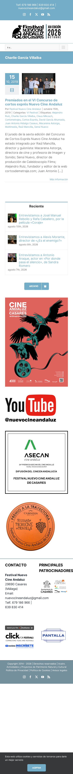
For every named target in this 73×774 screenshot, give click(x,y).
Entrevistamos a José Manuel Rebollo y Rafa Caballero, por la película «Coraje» (41, 219)
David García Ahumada (52, 119)
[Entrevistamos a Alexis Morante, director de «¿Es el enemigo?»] (12, 237)
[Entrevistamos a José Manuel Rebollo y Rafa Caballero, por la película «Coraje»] (12, 216)
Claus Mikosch (44, 116)
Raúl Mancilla (26, 126)
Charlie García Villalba (23, 116)
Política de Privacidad (17, 670)
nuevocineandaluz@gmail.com (36, 8)
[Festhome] (19, 628)
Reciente (36, 206)
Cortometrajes (13, 119)
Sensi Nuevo (41, 126)
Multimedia (11, 126)
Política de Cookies (40, 670)
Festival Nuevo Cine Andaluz (25, 108)
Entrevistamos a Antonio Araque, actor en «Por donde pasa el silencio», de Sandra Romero (39, 260)
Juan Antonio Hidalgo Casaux (21, 123)
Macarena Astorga (49, 123)
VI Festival (32, 112)
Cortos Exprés (30, 119)
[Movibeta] (19, 646)
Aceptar (36, 767)
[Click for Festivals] (19, 632)
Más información (59, 179)
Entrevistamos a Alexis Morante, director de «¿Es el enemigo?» (42, 238)
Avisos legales (59, 670)
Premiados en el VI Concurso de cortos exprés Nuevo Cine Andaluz (33, 102)
